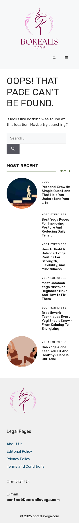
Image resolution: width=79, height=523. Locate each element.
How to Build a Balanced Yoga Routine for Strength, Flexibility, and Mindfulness (54, 259)
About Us (15, 444)
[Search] (13, 149)
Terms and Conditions (26, 466)
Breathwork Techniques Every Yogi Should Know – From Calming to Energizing (57, 321)
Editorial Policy (19, 451)
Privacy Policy (18, 459)
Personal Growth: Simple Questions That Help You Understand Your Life (56, 195)
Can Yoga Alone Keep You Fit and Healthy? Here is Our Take (55, 353)
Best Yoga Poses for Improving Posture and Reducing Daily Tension (55, 227)
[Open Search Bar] (54, 57)
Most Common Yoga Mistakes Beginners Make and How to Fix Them (54, 291)
